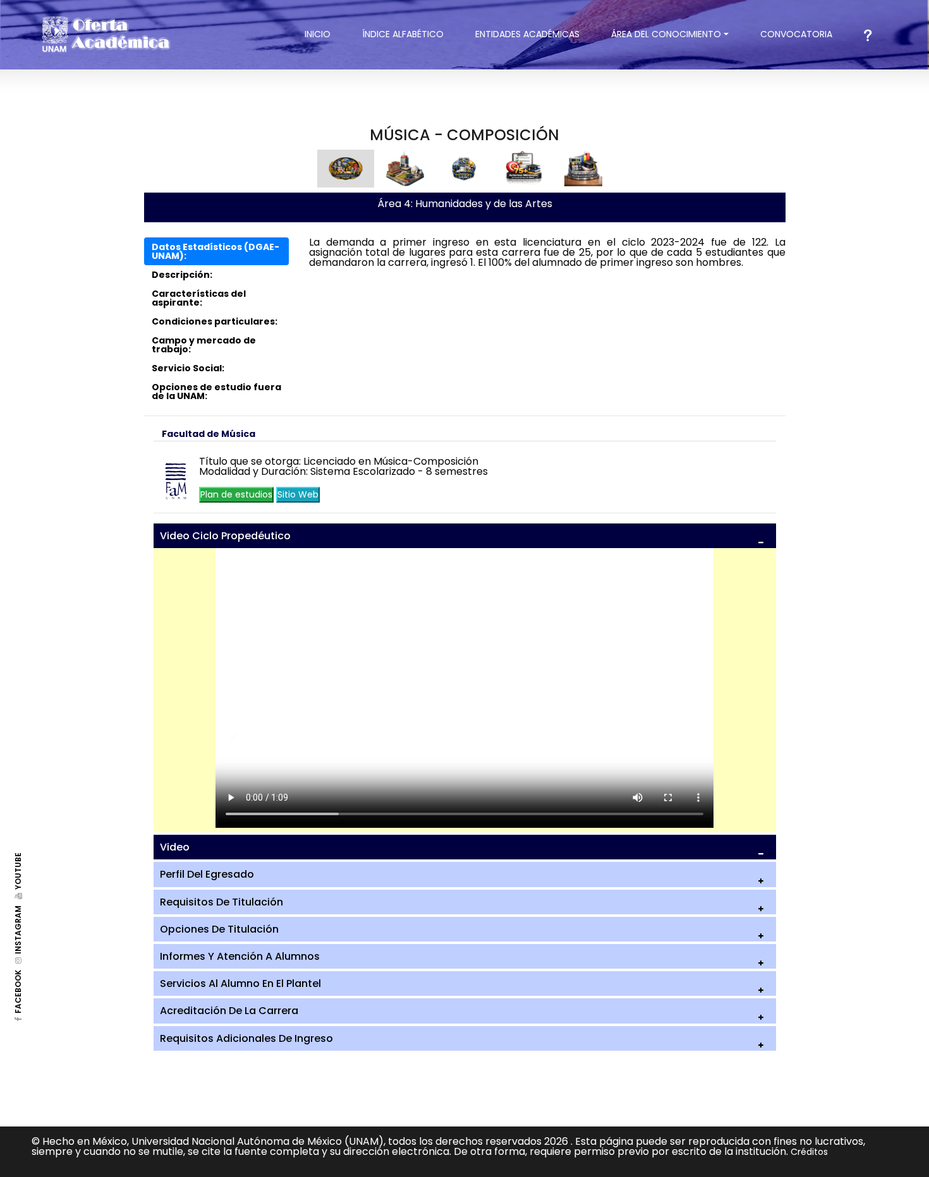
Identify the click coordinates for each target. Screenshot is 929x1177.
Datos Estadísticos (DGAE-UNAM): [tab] (215, 251)
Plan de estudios (236, 494)
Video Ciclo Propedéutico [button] (225, 536)
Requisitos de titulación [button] (221, 902)
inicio (325, 34)
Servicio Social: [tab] (188, 368)
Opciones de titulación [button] (219, 929)
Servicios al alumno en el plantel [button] (240, 983)
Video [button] (175, 847)
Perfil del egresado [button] (207, 874)
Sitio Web (298, 494)
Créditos (809, 1151)
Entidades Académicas (527, 34)
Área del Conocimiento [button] (666, 34)
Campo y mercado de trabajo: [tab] (204, 344)
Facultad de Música (208, 433)
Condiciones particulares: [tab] (214, 321)
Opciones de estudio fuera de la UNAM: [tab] (216, 391)
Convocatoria (804, 34)
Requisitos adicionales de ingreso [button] (246, 1038)
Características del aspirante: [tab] (199, 298)
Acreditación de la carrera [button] (229, 1010)
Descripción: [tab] (182, 274)
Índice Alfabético (403, 34)
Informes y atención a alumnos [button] (240, 956)
